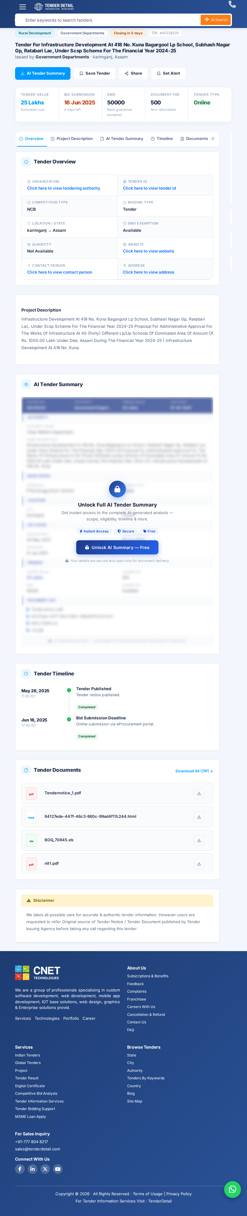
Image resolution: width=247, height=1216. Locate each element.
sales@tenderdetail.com (37, 1148)
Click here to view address (148, 272)
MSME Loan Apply (30, 1116)
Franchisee (136, 999)
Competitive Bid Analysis (36, 1093)
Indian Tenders (27, 1055)
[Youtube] (58, 1169)
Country (134, 1086)
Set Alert (171, 73)
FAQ (130, 1030)
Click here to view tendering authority (63, 188)
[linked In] (32, 1169)
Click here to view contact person (59, 272)
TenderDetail (160, 1201)
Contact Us (136, 1022)
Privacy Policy (179, 1193)
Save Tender (98, 73)
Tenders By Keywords (145, 1078)
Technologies (47, 1018)
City (130, 1062)
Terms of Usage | (149, 1193)
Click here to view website (148, 251)
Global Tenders (28, 1062)
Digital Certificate (30, 1086)
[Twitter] (45, 1169)
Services (23, 1018)
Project (21, 1070)
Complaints (136, 991)
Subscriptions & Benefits (147, 976)
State (131, 1055)
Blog (131, 1093)
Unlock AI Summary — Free (120, 547)
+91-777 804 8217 (31, 1141)
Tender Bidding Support (35, 1108)
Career (89, 1018)
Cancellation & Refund (146, 1014)
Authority (135, 1070)
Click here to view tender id (149, 188)
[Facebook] (20, 1169)
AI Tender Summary (46, 73)
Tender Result (27, 1078)
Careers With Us (141, 1006)
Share (136, 73)
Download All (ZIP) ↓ (194, 771)
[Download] (199, 793)
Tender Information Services (39, 1101)
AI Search (219, 19)
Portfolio (71, 1018)
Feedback (135, 984)
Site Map (134, 1101)
